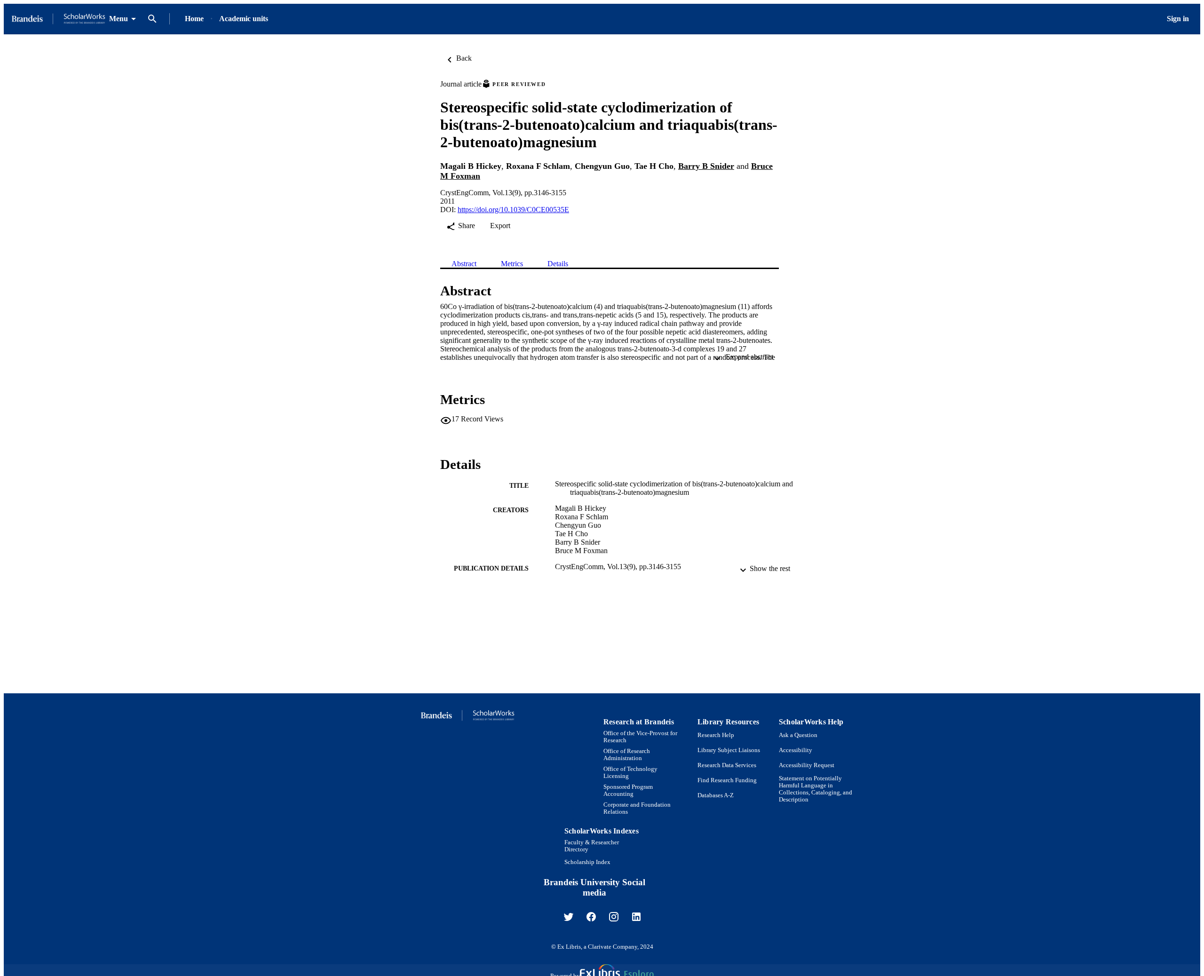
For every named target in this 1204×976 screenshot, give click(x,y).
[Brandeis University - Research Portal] (58, 19)
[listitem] (568, 916)
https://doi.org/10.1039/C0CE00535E (513, 210)
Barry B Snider (706, 166)
